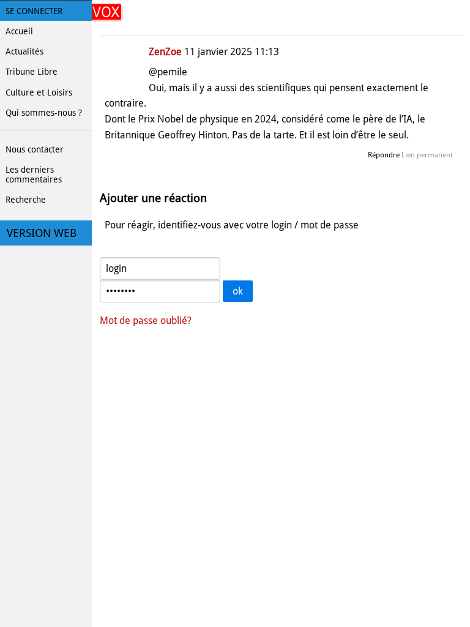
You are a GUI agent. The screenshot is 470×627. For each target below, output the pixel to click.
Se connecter (34, 11)
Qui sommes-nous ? (44, 113)
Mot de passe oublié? (146, 320)
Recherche (26, 200)
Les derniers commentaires (34, 174)
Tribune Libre (32, 72)
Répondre (384, 155)
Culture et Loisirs (39, 92)
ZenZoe (165, 52)
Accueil (19, 31)
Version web (41, 233)
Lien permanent (427, 155)
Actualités (24, 51)
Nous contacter (35, 149)
